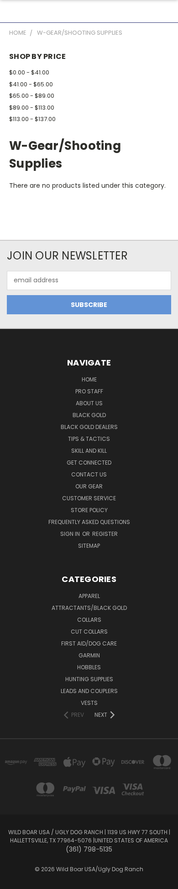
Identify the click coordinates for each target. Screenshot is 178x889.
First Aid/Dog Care (89, 643)
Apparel (89, 596)
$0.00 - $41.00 (29, 72)
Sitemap (89, 546)
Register (105, 534)
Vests (89, 703)
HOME (89, 379)
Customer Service (89, 498)
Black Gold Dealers (89, 427)
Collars (89, 620)
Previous (14, 880)
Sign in (70, 534)
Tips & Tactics (89, 439)
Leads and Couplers (89, 691)
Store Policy (89, 510)
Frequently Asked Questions (89, 522)
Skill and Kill (89, 451)
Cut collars (89, 631)
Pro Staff (89, 391)
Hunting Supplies (89, 679)
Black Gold (89, 415)
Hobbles (89, 667)
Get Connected (89, 462)
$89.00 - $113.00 (31, 107)
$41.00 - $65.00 (31, 84)
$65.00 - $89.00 (31, 95)
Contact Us (89, 474)
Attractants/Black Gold (89, 608)
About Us (89, 403)
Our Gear (89, 486)
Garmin (89, 655)
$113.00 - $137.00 (32, 119)
